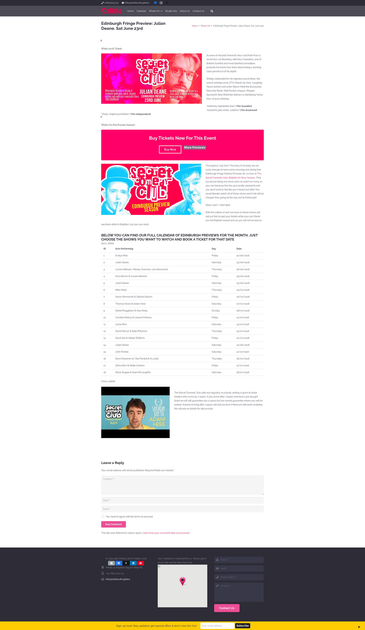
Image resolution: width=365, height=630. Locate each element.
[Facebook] (155, 3)
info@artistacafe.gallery (118, 579)
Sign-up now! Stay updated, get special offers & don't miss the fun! (156, 625)
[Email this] (111, 563)
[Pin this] (140, 563)
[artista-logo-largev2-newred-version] (112, 11)
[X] (167, 3)
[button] (212, 11)
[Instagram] (161, 3)
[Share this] (118, 563)
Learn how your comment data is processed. (166, 533)
